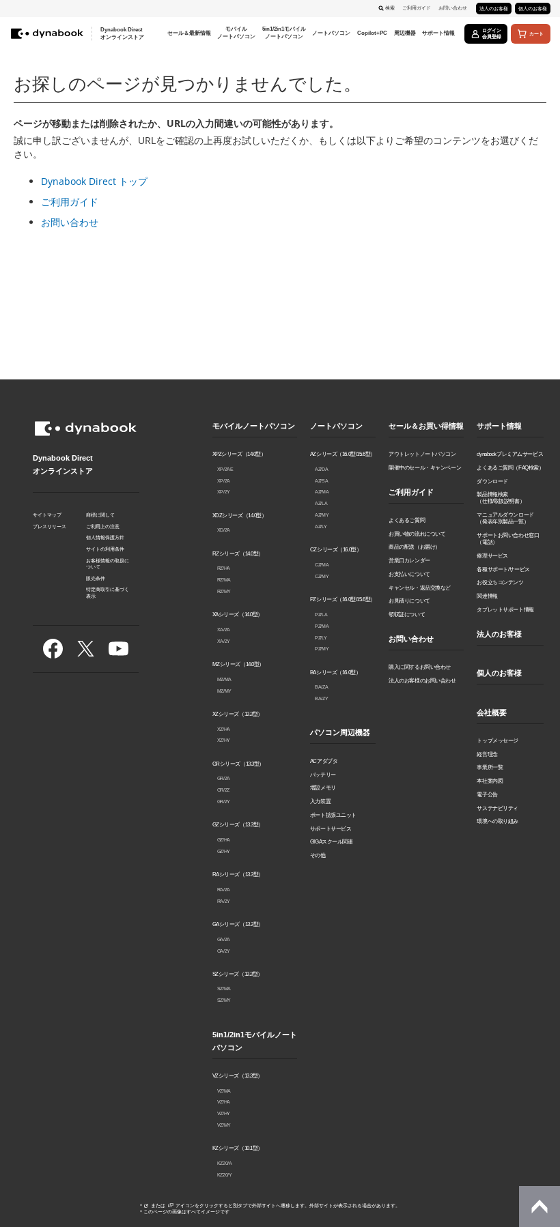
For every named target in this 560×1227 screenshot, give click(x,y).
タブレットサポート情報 (505, 609)
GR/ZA (223, 778)
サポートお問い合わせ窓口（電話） (508, 538)
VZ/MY (224, 1125)
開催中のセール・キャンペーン (425, 467)
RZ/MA (224, 580)
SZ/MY (224, 1000)
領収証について (407, 614)
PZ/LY (320, 638)
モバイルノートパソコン (253, 426)
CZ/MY (321, 576)
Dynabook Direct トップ (94, 181)
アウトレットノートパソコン (422, 453)
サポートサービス (331, 828)
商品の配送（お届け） (414, 546)
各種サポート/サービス (503, 569)
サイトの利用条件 (105, 549)
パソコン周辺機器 (340, 732)
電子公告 (487, 794)
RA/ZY (223, 901)
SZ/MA (224, 988)
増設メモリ (323, 787)
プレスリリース (49, 526)
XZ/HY (223, 740)
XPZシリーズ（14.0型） (239, 453)
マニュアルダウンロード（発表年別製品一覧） (505, 518)
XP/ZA (223, 481)
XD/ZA (223, 530)
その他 (318, 855)
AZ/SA (321, 481)
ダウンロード (492, 481)
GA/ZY (223, 951)
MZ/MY (224, 691)
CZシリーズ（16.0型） (336, 549)
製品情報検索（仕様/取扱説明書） (500, 497)
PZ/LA (321, 614)
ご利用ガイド (416, 8)
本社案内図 (490, 780)
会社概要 (492, 712)
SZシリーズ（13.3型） (238, 973)
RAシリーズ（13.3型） (238, 874)
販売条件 (95, 578)
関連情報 (487, 595)
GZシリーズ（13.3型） (238, 824)
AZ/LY (320, 526)
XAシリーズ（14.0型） (238, 614)
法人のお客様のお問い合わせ (422, 680)
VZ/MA (224, 1091)
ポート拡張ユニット (333, 814)
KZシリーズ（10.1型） (238, 1147)
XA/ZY (223, 641)
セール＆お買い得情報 (426, 426)
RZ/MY (224, 591)
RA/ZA (223, 889)
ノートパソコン (336, 426)
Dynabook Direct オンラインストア (122, 33)
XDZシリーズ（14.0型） (239, 515)
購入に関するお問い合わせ (420, 666)
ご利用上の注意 (103, 526)
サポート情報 (499, 426)
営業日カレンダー (409, 560)
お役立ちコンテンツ (500, 582)
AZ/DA (321, 469)
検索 (390, 8)
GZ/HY (223, 851)
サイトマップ (47, 515)
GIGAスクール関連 (331, 841)
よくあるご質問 (407, 520)
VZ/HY (223, 1113)
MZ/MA (224, 679)
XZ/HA (223, 729)
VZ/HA (223, 1102)
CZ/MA (321, 565)
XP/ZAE (225, 469)
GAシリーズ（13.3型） (238, 924)
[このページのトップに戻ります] (539, 1206)
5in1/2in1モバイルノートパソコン (254, 1041)
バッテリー (323, 774)
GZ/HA (223, 840)
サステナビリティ (497, 808)
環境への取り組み (497, 821)
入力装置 (320, 801)
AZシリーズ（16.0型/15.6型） (343, 453)
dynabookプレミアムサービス (510, 453)
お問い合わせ (452, 8)
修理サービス (492, 555)
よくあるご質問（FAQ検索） (510, 467)
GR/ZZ (223, 790)
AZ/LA (321, 503)
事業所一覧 (490, 767)
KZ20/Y (224, 1175)
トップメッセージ (497, 740)
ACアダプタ (323, 760)
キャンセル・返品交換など (420, 587)
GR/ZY (223, 801)
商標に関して (100, 515)
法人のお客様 (493, 8)
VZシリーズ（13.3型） (238, 1075)
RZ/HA (223, 568)
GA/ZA (223, 939)
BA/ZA (321, 687)
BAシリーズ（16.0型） (335, 672)
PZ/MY (321, 649)
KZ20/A (224, 1163)
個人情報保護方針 (105, 537)
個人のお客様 (532, 8)
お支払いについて (409, 574)
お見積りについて (409, 600)
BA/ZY (321, 698)
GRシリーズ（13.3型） (238, 763)
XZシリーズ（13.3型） (238, 713)
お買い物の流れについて (417, 533)
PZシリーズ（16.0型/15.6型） (343, 599)
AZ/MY (321, 515)
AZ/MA (321, 492)
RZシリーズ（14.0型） (238, 553)
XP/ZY (223, 492)
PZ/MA (321, 626)
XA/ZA (223, 629)
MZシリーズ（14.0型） (238, 664)
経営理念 (487, 754)
